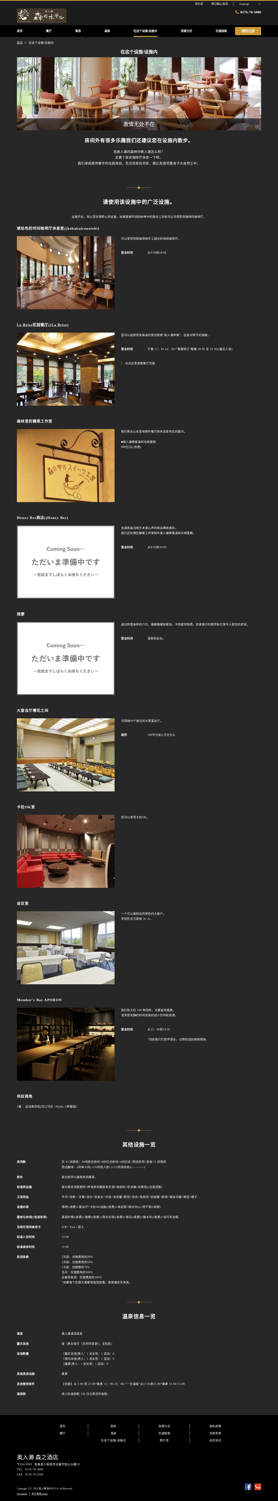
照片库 (164, 1440)
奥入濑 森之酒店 (37, 1457)
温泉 (113, 1433)
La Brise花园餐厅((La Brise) (43, 325)
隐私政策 (215, 1426)
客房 (113, 1426)
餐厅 (63, 1433)
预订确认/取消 (219, 3)
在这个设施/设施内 (113, 1440)
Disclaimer (22, 1493)
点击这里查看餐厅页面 (140, 363)
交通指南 (164, 1433)
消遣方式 (164, 1426)
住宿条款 (215, 1433)
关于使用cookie (40, 1493)
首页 (63, 1426)
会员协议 (215, 1440)
